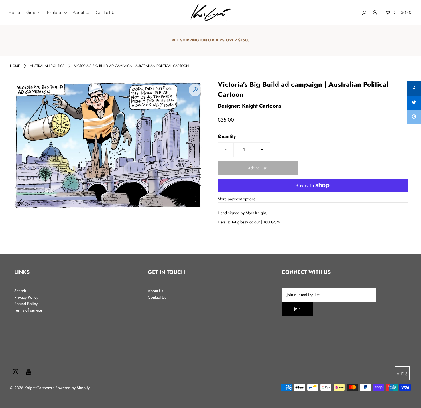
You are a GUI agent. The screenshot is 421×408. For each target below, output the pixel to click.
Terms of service (28, 310)
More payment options (236, 199)
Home (14, 12)
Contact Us (106, 12)
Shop (31, 12)
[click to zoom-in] (195, 90)
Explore (54, 12)
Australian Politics (47, 65)
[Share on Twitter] (414, 103)
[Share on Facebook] (414, 88)
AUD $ (402, 374)
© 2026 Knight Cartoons (31, 388)
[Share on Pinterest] (414, 117)
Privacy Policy (26, 297)
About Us (81, 12)
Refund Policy (26, 303)
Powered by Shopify (72, 388)
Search (20, 291)
